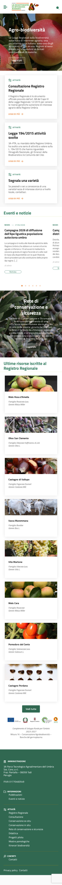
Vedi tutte (31, 709)
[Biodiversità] (25, 6)
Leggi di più (17, 60)
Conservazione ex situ (20, 821)
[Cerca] (58, 8)
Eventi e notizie (17, 799)
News (7, 224)
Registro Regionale (18, 813)
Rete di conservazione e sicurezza (26, 829)
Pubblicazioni (15, 795)
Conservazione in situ (20, 825)
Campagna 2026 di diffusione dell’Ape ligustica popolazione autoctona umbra (24, 234)
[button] (22, 285)
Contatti (13, 859)
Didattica (13, 833)
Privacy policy (11, 870)
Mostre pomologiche (19, 841)
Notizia (12, 271)
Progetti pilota (16, 837)
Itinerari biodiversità (19, 845)
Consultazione (16, 817)
